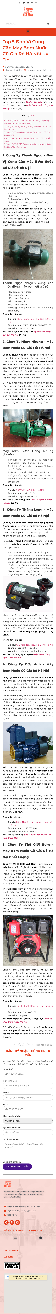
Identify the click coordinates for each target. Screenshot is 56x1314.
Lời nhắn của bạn (11, 1139)
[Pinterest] (12, 1222)
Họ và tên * (8, 1069)
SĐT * (5, 1104)
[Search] (49, 24)
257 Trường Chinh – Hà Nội (30, 490)
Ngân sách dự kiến (12, 1127)
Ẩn (32, 115)
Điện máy (47, 70)
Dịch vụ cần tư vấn (12, 1116)
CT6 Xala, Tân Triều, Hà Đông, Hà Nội (34, 645)
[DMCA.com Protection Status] (15, 1266)
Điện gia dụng (34, 70)
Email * (6, 1093)
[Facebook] (6, 1222)
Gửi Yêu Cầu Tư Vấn (17, 1166)
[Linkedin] (17, 1222)
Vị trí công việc (10, 1081)
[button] (28, 31)
